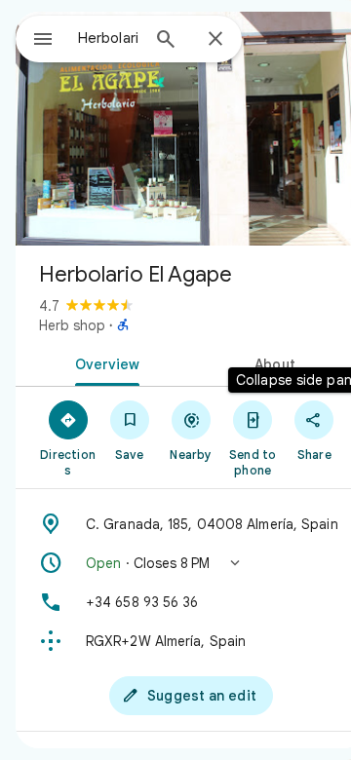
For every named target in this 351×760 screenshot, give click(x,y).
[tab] (104, 362)
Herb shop (72, 325)
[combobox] (108, 38)
